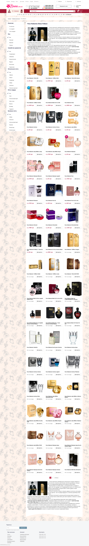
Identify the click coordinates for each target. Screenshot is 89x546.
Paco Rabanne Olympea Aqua (52, 445)
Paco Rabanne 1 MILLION (32, 78)
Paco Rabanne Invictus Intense (34, 371)
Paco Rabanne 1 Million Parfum (34, 102)
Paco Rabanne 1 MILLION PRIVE (72, 274)
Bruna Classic (23, 539)
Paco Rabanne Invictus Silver (33, 396)
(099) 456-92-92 (49, 7)
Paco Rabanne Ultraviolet (51, 225)
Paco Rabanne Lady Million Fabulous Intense (73, 421)
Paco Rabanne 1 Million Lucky (52, 274)
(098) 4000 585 (49, 5)
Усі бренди (68, 14)
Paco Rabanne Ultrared (32, 225)
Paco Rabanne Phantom (32, 200)
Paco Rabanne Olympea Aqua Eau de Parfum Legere (73, 446)
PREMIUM (22, 541)
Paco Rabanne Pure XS (51, 200)
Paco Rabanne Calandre (32, 347)
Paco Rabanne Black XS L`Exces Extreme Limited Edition (53, 323)
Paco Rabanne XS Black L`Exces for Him (35, 250)
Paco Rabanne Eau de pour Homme (54, 347)
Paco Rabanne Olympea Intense (53, 469)
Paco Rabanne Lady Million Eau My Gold (34, 421)
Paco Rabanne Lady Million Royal (53, 151)
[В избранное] (43, 63)
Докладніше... (40, 80)
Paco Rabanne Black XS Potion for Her (72, 323)
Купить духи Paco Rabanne (34, 54)
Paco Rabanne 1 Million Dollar (33, 274)
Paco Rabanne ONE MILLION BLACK (73, 469)
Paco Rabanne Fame (69, 102)
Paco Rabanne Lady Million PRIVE (34, 445)
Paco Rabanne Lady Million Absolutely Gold (52, 397)
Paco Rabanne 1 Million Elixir (52, 78)
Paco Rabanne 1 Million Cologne (72, 249)
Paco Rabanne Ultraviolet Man (71, 225)
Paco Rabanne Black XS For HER (53, 102)
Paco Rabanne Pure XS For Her (71, 200)
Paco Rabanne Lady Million (71, 127)
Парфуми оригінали (24, 534)
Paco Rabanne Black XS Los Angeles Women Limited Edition (35, 323)
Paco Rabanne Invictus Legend (52, 371)
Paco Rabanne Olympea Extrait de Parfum (34, 470)
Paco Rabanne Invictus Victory (52, 127)
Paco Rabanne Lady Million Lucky (34, 151)
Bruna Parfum (23, 536)
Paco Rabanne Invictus (32, 127)
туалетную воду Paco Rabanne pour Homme (37, 46)
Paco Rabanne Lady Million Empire (53, 420)
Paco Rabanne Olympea (70, 151)
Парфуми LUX (23, 537)
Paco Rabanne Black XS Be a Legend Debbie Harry (35, 299)
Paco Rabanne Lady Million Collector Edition (73, 397)
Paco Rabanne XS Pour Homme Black (54, 249)
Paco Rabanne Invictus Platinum (72, 371)
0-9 (64, 14)
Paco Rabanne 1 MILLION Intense (72, 78)
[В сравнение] (43, 61)
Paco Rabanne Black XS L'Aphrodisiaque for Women (71, 299)
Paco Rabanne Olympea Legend (53, 176)
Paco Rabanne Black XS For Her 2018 (54, 298)
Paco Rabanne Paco (69, 176)
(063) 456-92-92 (49, 8)
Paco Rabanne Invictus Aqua (71, 347)
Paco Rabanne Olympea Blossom (34, 176)
